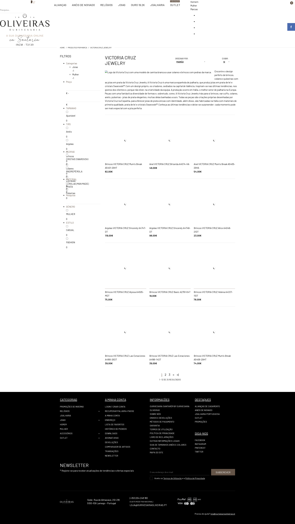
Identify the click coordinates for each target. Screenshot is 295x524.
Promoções (201, 421)
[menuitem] (60, 6)
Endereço (110, 420)
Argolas (70, 144)
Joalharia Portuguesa (207, 414)
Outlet (64, 438)
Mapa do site (156, 452)
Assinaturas (112, 438)
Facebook (200, 440)
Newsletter (111, 455)
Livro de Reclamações (161, 437)
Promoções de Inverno (72, 406)
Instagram (200, 444)
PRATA (69, 186)
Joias (75, 67)
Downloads (111, 433)
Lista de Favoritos (114, 424)
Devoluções (111, 442)
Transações (111, 451)
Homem (194, 1)
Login (108, 406)
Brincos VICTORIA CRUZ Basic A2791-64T (170, 292)
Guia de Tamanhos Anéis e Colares (168, 444)
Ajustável (70, 115)
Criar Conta (119, 406)
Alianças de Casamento (207, 406)
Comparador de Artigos (117, 446)
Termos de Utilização (161, 429)
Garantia (155, 425)
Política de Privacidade (162, 433)
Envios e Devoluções (161, 418)
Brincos (70, 156)
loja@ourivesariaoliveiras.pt (222, 514)
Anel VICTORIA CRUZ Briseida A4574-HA (169, 164)
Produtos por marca (77, 47)
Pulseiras (70, 193)
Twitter (199, 451)
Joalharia (65, 415)
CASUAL (70, 230)
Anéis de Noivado (203, 410)
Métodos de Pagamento (162, 421)
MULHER (70, 214)
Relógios (65, 411)
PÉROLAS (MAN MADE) (77, 183)
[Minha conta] (26, 7)
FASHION (70, 242)
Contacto (155, 448)
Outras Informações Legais (165, 441)
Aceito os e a (179, 478)
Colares (70, 168)
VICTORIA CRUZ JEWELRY (101, 47)
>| (178, 374)
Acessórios (66, 433)
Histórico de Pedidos (116, 429)
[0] (29, 7)
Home (62, 47)
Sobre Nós (155, 414)
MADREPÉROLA (74, 171)
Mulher (193, 5)
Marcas (194, 9)
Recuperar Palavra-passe (119, 411)
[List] (160, 63)
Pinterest (200, 448)
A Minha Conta (112, 415)
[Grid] (160, 59)
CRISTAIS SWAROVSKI (77, 159)
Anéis (69, 131)
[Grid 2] (163, 59)
